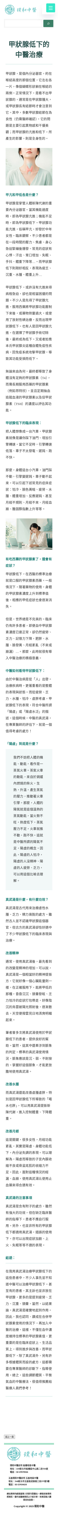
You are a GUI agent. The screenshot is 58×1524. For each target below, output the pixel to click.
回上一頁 (9, 1437)
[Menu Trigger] (50, 7)
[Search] (48, 23)
